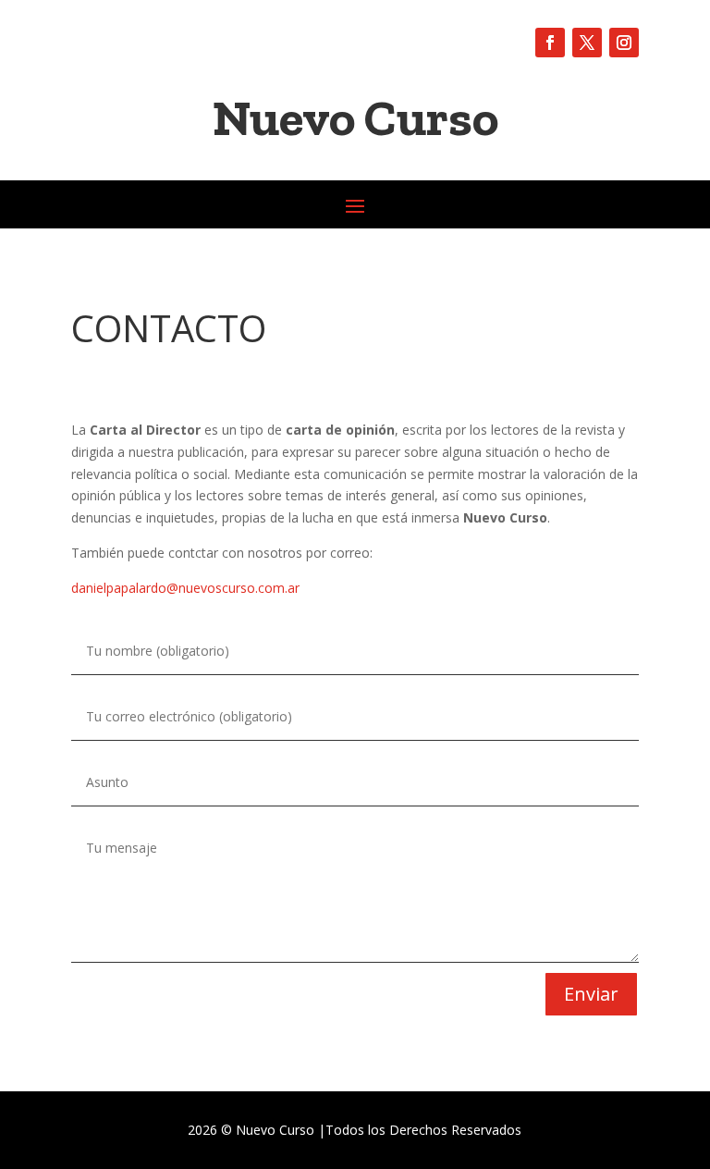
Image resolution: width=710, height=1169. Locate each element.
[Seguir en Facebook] (550, 42)
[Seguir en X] (587, 42)
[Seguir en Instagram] (624, 42)
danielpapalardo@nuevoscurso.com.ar (185, 588)
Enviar (591, 993)
